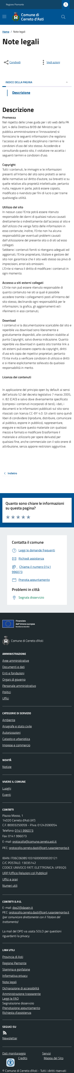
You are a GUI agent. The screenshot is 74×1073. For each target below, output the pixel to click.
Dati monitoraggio (14, 1053)
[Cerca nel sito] (61, 17)
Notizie (6, 766)
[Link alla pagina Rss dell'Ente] (4, 1032)
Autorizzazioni (11, 732)
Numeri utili (9, 885)
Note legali (9, 982)
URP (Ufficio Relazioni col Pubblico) (24, 873)
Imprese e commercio (16, 745)
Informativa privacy (15, 975)
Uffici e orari (10, 879)
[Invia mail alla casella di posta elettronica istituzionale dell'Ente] (34, 841)
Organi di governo (13, 679)
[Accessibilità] (10, 1062)
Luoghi (6, 788)
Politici (6, 692)
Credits (22, 1058)
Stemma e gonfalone (16, 969)
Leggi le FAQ (10, 998)
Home (5, 32)
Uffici (5, 698)
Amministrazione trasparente (21, 993)
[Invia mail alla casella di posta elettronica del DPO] (22, 907)
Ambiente (8, 720)
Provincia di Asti (12, 956)
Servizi (46, 1053)
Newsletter (9, 1038)
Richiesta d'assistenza (16, 1012)
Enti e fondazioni (13, 673)
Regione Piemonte (15, 4)
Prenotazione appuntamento (21, 1008)
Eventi (6, 794)
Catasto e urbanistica (16, 738)
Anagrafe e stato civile (17, 726)
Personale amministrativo (19, 685)
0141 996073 (24, 830)
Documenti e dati (13, 666)
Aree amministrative (15, 660)
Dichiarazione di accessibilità (20, 988)
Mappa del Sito (53, 1058)
